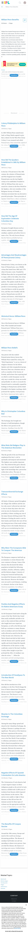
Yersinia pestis (4, 883)
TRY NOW (22, 64)
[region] (14, 918)
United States (4, 886)
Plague (2, 884)
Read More (14, 146)
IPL (2, 7)
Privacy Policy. (17, 928)
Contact (14, 901)
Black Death (3, 879)
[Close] (26, 905)
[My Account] (25, 2)
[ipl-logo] (7, 3)
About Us (14, 899)
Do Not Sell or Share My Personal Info (14, 931)
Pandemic (3, 888)
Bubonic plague (4, 881)
